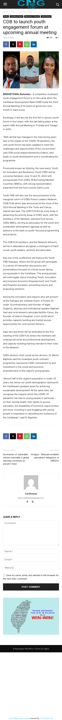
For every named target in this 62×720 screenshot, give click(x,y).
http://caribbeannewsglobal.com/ (31, 498)
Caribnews (31, 493)
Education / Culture (32, 16)
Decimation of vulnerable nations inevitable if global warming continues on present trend (16, 459)
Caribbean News (25, 11)
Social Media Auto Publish (19, 718)
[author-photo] (31, 489)
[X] (13, 44)
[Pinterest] (20, 44)
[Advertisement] (31, 684)
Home (5, 11)
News (13, 11)
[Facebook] (6, 44)
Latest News (46, 16)
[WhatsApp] (27, 44)
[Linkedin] (34, 44)
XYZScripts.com (46, 718)
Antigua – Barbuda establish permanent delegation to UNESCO (45, 457)
